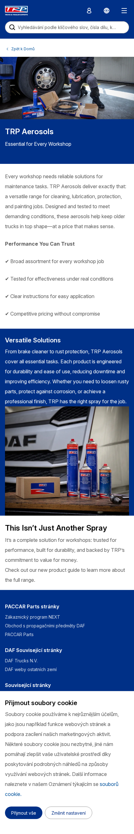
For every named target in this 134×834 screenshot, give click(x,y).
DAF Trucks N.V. (21, 660)
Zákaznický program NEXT (33, 617)
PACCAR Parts (19, 634)
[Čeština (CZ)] (107, 10)
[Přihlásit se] (89, 10)
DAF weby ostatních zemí (31, 669)
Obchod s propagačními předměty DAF (45, 625)
